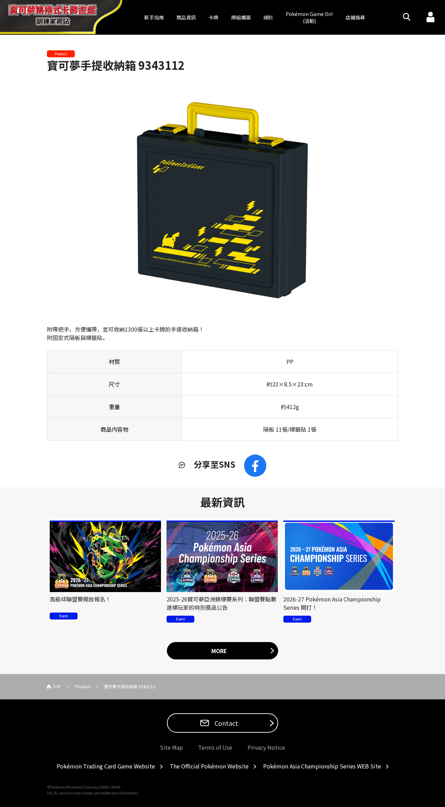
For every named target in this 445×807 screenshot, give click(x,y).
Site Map (171, 747)
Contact (225, 722)
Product (82, 686)
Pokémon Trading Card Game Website (106, 766)
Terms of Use (215, 747)
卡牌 (213, 17)
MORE (219, 651)
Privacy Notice (266, 747)
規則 (268, 17)
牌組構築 (241, 17)
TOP (57, 686)
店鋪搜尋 (355, 17)
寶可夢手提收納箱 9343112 (116, 65)
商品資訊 (186, 17)
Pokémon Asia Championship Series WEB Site (322, 766)
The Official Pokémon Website (209, 766)
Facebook (255, 466)
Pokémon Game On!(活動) (309, 17)
